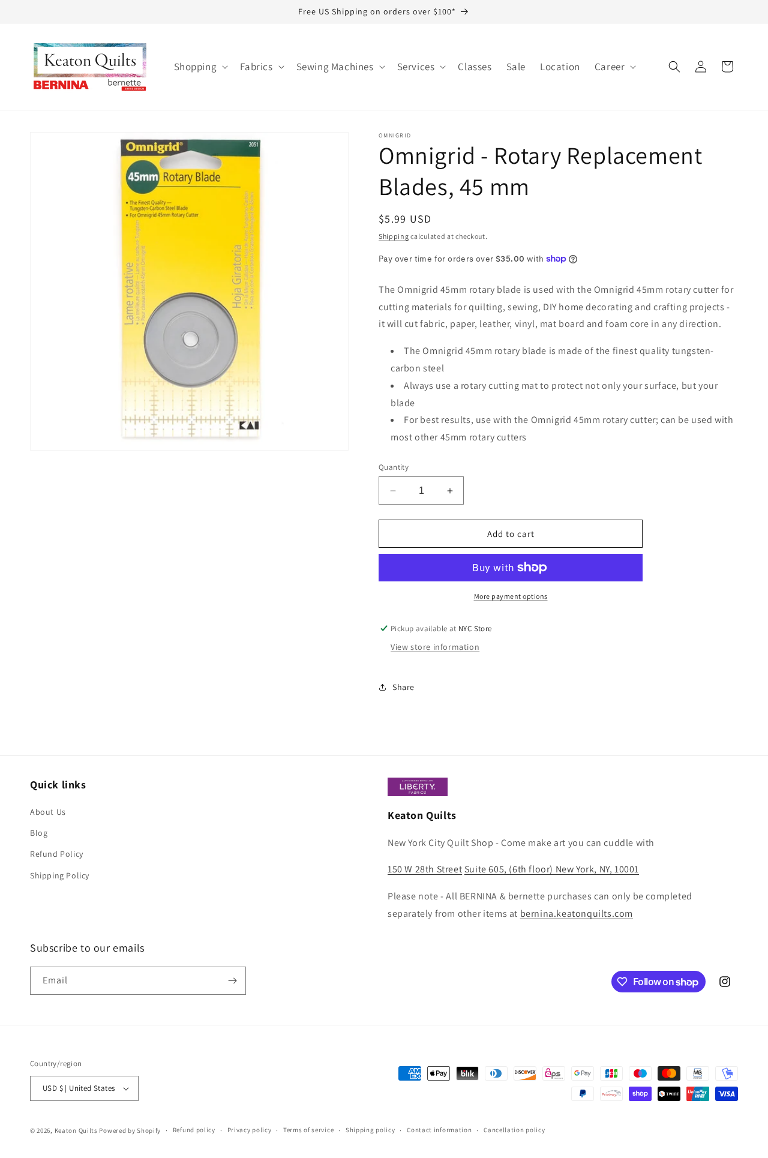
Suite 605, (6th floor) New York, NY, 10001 (551, 869)
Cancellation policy (514, 1130)
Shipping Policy (59, 875)
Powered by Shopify (130, 1130)
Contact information (439, 1130)
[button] (200, 66)
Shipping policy (370, 1130)
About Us (48, 811)
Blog (38, 832)
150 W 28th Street (425, 869)
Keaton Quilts (76, 1130)
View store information (435, 646)
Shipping (394, 236)
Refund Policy (56, 853)
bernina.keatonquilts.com (576, 913)
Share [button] (403, 687)
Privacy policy (249, 1130)
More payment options (511, 596)
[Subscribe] (232, 981)
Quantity (394, 467)
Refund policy (194, 1130)
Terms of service (308, 1130)
